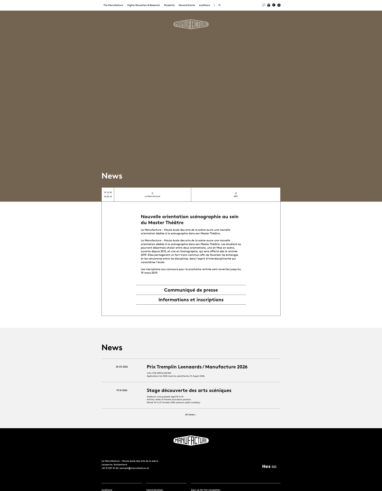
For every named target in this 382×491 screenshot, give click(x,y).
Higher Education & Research (143, 5)
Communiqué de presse (191, 290)
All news (189, 414)
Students (169, 5)
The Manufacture (113, 5)
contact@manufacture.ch (134, 468)
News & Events (187, 5)
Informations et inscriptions (191, 299)
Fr (220, 5)
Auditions (204, 5)
